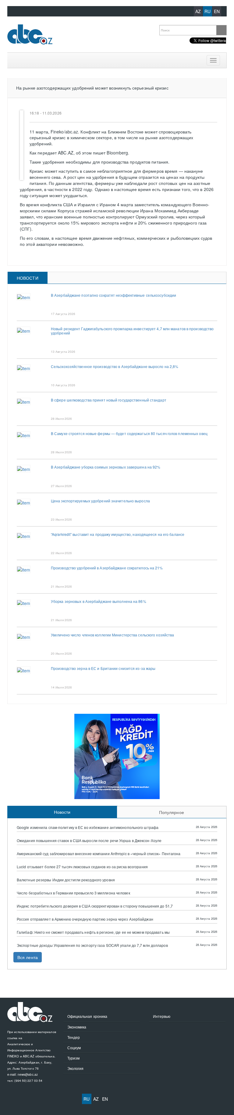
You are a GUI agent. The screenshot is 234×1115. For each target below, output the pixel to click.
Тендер (73, 1037)
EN (217, 11)
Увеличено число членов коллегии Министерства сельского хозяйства (112, 634)
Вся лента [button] (27, 957)
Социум (74, 1047)
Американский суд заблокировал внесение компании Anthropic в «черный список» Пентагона (99, 853)
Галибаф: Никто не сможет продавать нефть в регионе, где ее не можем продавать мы (93, 932)
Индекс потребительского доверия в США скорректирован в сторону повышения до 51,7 (95, 906)
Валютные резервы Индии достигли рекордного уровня (66, 879)
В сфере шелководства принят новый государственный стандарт (108, 399)
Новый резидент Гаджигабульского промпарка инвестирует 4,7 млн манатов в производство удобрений (132, 330)
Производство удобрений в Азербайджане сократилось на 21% (107, 567)
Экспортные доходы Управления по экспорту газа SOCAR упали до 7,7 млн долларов (92, 945)
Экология (75, 1068)
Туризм (73, 1057)
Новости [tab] (27, 278)
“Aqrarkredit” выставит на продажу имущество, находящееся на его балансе (117, 534)
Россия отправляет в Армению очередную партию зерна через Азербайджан (85, 919)
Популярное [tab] (171, 812)
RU (207, 11)
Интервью (162, 1016)
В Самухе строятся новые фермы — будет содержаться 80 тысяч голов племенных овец (129, 433)
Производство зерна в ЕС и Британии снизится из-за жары (103, 668)
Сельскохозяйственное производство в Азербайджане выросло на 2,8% (114, 366)
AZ (198, 11)
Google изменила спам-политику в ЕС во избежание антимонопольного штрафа (87, 827)
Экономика (77, 1026)
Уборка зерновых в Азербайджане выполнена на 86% (98, 601)
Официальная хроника (87, 1016)
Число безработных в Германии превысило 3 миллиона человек (73, 892)
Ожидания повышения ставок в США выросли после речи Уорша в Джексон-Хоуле (89, 840)
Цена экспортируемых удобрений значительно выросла (100, 500)
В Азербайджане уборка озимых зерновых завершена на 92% (105, 466)
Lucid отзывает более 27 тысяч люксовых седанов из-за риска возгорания (82, 866)
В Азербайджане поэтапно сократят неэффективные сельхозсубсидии (113, 295)
